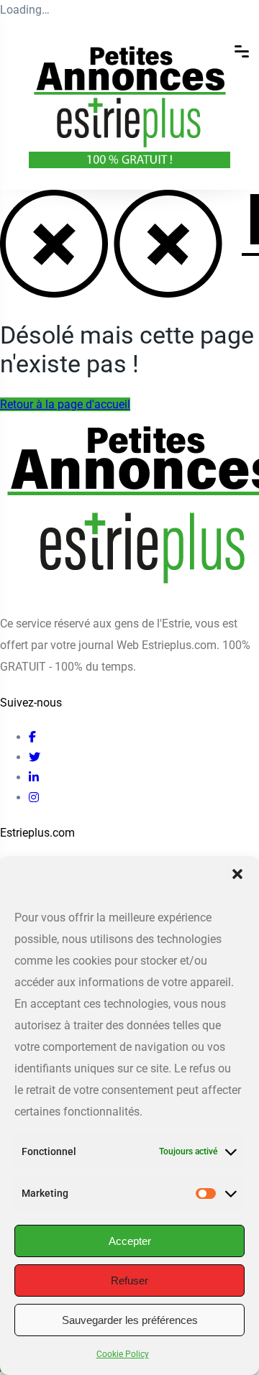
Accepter (130, 1241)
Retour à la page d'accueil (65, 404)
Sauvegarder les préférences (130, 1320)
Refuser (129, 1280)
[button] (237, 874)
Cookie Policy (122, 1354)
